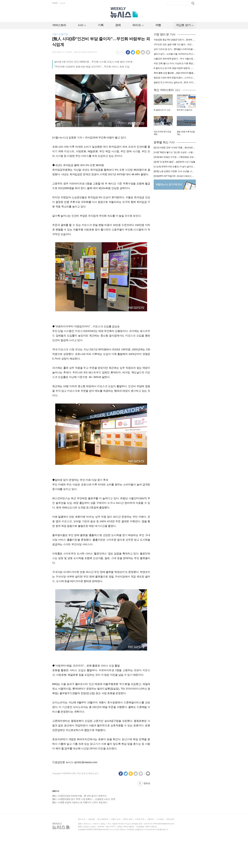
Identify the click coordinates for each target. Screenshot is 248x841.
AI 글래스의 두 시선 (162, 110)
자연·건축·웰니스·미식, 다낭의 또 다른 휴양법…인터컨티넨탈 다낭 (175, 63)
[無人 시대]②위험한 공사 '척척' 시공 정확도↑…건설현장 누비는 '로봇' (84, 799)
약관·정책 (170, 819)
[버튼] (193, 3)
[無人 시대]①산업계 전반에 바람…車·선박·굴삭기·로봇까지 (79, 796)
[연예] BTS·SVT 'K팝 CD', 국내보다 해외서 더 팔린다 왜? (175, 176)
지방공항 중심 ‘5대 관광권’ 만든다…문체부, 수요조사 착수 (175, 39)
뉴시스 (62, 3)
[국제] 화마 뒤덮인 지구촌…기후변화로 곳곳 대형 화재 (175, 157)
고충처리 (150, 819)
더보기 (177, 90)
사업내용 (91, 819)
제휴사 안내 (115, 819)
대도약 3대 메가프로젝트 (162, 132)
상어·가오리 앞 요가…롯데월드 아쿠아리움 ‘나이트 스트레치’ (175, 49)
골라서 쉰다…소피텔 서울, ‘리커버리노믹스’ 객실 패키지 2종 (175, 54)
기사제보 (160, 819)
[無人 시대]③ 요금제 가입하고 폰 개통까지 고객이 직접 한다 (79, 802)
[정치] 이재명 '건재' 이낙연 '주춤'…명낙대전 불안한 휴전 (175, 147)
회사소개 (81, 819)
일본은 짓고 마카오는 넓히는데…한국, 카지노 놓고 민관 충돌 (175, 82)
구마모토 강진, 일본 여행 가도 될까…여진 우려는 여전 (175, 44)
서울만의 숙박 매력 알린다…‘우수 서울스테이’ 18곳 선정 (175, 58)
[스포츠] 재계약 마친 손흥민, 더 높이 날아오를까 (175, 166)
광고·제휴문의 (102, 819)
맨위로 (147, 783)
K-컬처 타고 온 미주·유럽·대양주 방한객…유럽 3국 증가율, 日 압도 (175, 68)
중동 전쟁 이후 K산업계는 (186, 132)
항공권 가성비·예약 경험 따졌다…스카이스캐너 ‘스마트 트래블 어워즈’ (175, 77)
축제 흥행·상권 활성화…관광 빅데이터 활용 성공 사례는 (175, 73)
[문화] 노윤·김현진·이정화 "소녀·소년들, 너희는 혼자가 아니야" (175, 171)
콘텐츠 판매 (127, 819)
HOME (55, 3)
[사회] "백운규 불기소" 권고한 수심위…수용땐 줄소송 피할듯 (175, 152)
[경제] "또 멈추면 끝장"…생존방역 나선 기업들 (174, 162)
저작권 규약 (139, 819)
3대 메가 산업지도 (184, 110)
